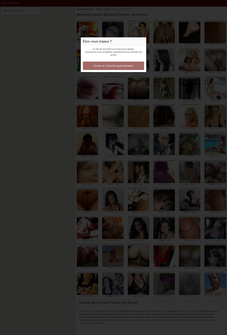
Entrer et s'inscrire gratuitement (113, 65)
